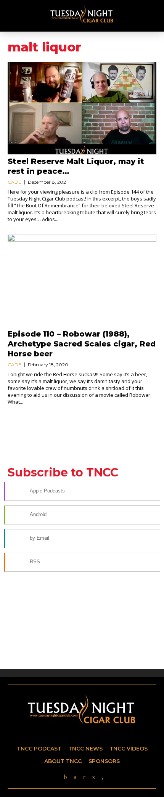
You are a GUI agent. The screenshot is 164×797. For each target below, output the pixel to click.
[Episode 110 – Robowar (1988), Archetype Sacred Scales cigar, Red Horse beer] (82, 280)
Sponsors (104, 761)
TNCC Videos (128, 748)
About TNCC (63, 761)
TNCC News (85, 748)
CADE (14, 182)
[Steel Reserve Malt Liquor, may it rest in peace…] (82, 108)
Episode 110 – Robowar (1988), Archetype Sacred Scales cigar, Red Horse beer (82, 343)
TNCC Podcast (39, 748)
